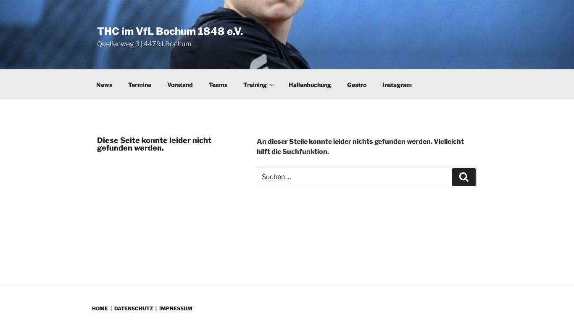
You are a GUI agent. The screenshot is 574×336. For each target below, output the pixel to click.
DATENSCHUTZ (133, 308)
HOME (100, 308)
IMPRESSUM (175, 308)
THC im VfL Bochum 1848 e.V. (170, 31)
